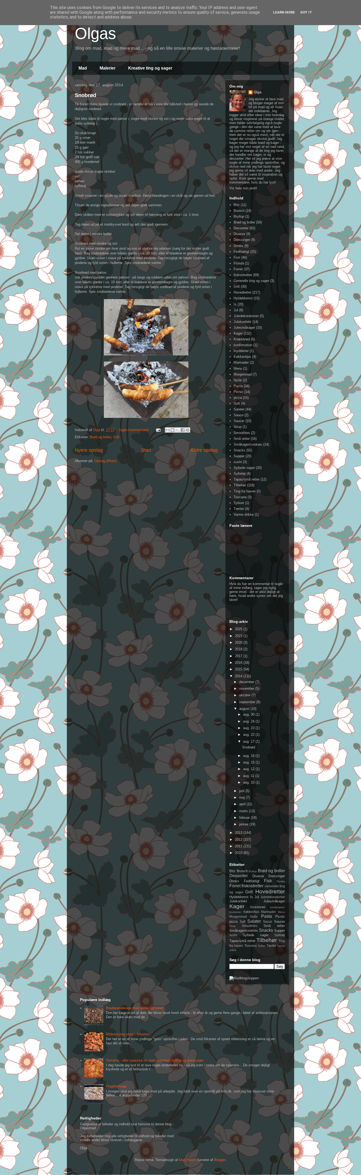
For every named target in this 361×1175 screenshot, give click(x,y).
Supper (239, 456)
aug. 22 (249, 735)
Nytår (238, 380)
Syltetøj (240, 474)
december (247, 682)
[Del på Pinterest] (187, 430)
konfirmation (243, 345)
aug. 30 (249, 714)
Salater (239, 409)
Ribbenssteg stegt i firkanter (127, 1034)
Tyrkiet (239, 503)
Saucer (239, 421)
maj (242, 797)
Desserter (241, 228)
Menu (238, 369)
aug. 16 (249, 756)
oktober (245, 695)
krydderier (241, 351)
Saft (237, 403)
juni (242, 791)
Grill (116, 437)
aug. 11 (249, 776)
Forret (238, 269)
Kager (238, 333)
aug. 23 (249, 728)
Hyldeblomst (243, 298)
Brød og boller (100, 437)
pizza (238, 398)
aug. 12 (249, 769)
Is (235, 304)
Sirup (238, 427)
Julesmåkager (244, 328)
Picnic (238, 392)
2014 (239, 676)
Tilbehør (240, 485)
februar (245, 818)
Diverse (239, 234)
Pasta (238, 386)
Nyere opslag (89, 450)
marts (244, 811)
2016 (239, 663)
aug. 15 (249, 762)
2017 (239, 656)
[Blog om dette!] (172, 430)
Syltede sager (244, 468)
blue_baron (187, 1160)
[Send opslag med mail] (158, 430)
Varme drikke (244, 514)
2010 (239, 853)
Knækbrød (242, 339)
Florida (239, 263)
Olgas (95, 33)
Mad (82, 68)
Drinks (238, 246)
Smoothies (242, 433)
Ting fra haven (245, 491)
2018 (239, 649)
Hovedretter (242, 292)
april (243, 804)
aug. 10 (249, 782)
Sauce (238, 415)
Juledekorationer (246, 316)
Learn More (284, 12)
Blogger (219, 1160)
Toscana (240, 497)
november (247, 689)
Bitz (237, 205)
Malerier (107, 68)
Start (146, 450)
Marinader (241, 362)
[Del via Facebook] (182, 430)
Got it (306, 12)
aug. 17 (249, 741)
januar (244, 824)
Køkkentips (242, 357)
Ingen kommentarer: (135, 430)
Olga (257, 92)
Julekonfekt (242, 322)
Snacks (239, 450)
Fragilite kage (116, 1086)
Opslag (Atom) (105, 461)
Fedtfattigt (241, 252)
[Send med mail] (167, 430)
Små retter (242, 439)
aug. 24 (249, 721)
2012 (239, 840)
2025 (239, 629)
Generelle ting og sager (251, 281)
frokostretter (243, 275)
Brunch (239, 211)
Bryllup (239, 216)
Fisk (237, 257)
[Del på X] (177, 430)
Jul (236, 310)
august (245, 709)
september (247, 702)
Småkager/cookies (248, 444)
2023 (239, 636)
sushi (238, 462)
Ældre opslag (203, 450)
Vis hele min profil (243, 188)
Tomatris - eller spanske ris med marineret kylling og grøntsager (154, 1060)
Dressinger (242, 240)
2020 (239, 642)
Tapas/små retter (247, 479)
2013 (239, 833)
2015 (239, 669)
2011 (239, 846)
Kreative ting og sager (150, 68)
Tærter (239, 509)
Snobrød (85, 95)
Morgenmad (243, 374)
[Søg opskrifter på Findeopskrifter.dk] (244, 978)
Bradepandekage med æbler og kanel (134, 1008)
